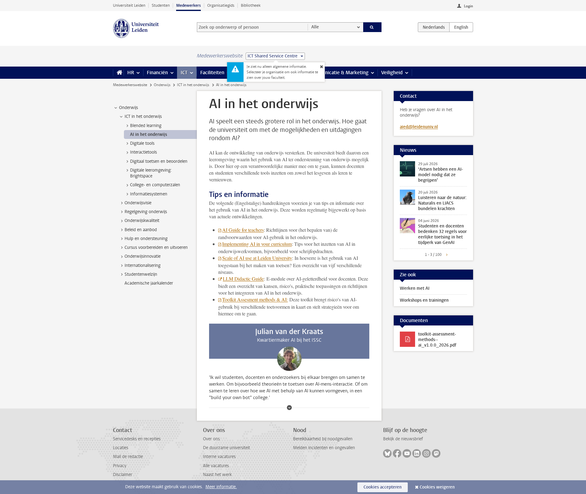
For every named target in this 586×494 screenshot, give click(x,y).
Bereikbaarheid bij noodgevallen (323, 439)
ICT (184, 72)
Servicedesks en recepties (137, 439)
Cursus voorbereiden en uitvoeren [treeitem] (156, 247)
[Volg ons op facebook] (397, 453)
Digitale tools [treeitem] (142, 143)
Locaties (120, 448)
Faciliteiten (212, 72)
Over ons (211, 439)
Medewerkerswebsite (130, 84)
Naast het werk (217, 475)
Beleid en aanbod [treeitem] (141, 230)
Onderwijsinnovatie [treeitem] (143, 256)
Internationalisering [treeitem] (143, 265)
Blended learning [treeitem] (145, 126)
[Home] (118, 73)
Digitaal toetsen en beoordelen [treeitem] (158, 161)
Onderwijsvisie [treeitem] (138, 203)
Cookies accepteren (383, 487)
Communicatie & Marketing (338, 72)
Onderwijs (162, 84)
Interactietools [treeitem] (143, 152)
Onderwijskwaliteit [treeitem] (142, 220)
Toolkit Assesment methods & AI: (255, 299)
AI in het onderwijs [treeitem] (148, 134)
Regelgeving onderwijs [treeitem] (146, 212)
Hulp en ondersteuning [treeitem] (146, 239)
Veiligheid (392, 72)
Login (468, 6)
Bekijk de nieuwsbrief (403, 439)
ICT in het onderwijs (193, 84)
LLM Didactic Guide (243, 278)
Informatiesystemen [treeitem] (148, 194)
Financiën (157, 72)
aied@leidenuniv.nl (419, 127)
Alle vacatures (216, 466)
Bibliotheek (251, 5)
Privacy (119, 466)
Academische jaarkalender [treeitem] (149, 283)
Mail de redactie (128, 456)
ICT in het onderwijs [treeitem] (143, 116)
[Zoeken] (372, 27)
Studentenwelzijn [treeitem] (141, 274)
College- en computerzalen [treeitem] (155, 185)
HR (130, 72)
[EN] (461, 27)
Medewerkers (188, 5)
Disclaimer (122, 475)
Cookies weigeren (437, 487)
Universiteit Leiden (129, 5)
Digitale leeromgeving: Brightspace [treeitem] (151, 173)
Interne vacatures (219, 456)
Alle (315, 27)
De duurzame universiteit (226, 448)
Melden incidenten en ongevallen (324, 448)
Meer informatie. (221, 487)
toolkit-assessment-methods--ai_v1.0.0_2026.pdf (437, 339)
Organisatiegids (220, 5)
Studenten (161, 5)
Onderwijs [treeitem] (128, 108)
